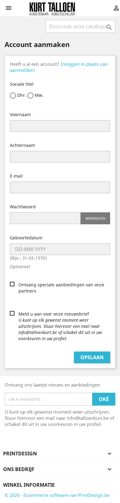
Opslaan (92, 357)
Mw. (38, 95)
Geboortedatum (26, 238)
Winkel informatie (29, 484)
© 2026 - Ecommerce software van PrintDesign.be (57, 495)
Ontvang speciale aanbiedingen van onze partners (61, 288)
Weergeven (95, 218)
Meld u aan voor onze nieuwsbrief (60, 326)
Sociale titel (22, 84)
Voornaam (20, 114)
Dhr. (21, 95)
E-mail (16, 176)
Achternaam (22, 145)
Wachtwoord (23, 207)
